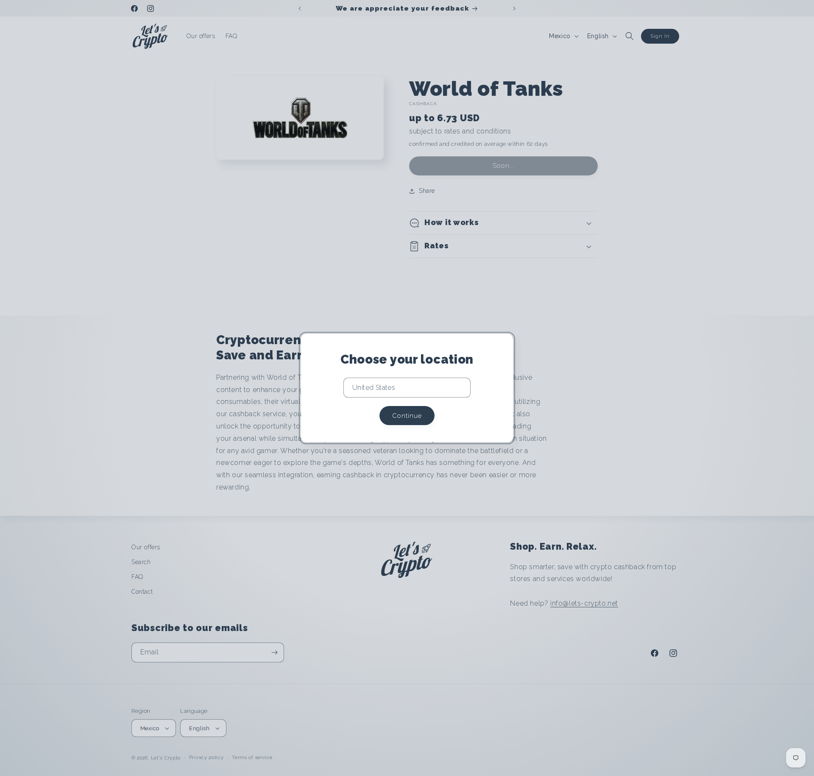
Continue (407, 416)
